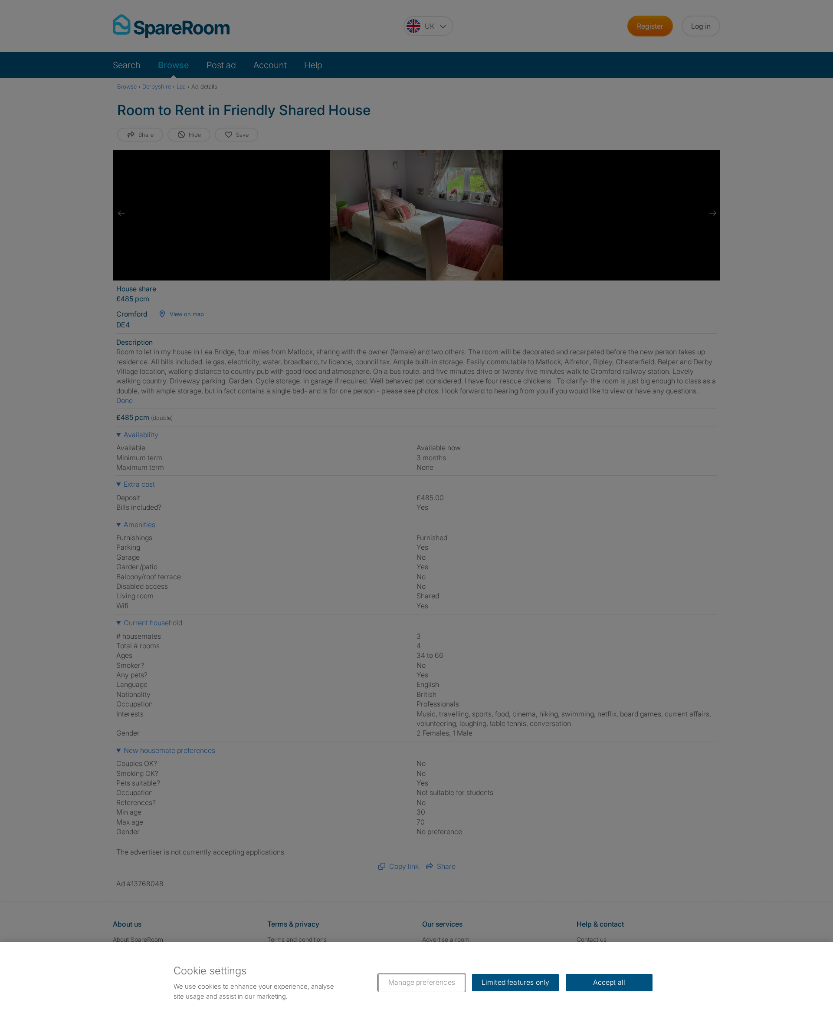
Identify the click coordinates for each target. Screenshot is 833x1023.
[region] (416, 982)
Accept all (609, 982)
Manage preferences (421, 982)
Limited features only (515, 982)
